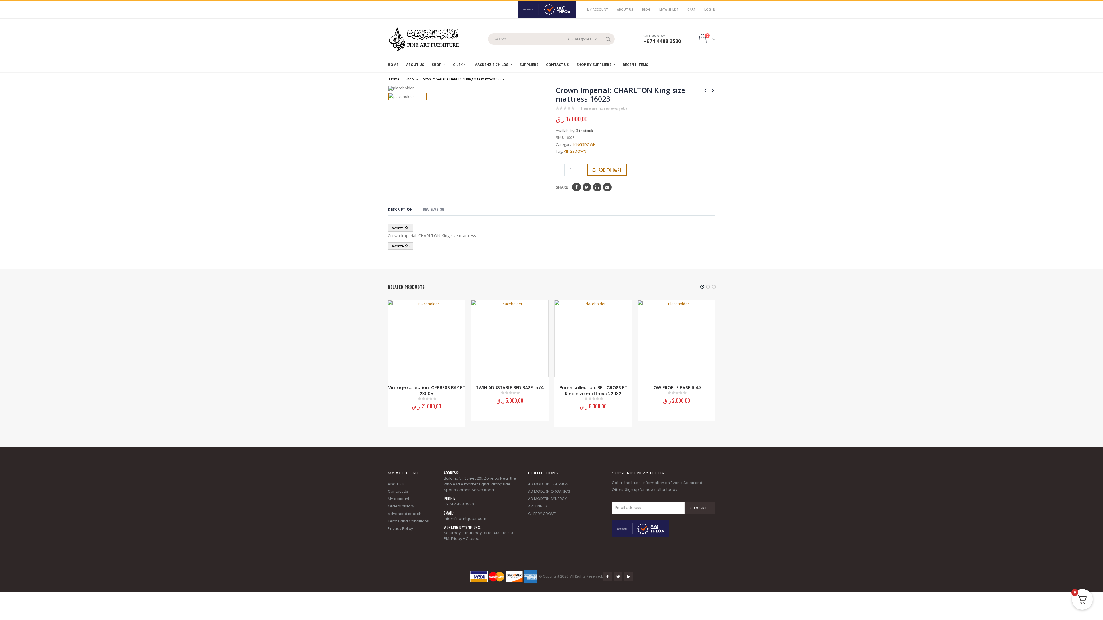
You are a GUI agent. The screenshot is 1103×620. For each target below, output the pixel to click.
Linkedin (628, 576)
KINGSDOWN (584, 144)
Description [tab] (400, 209)
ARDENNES (537, 506)
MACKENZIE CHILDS (491, 64)
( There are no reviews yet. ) (603, 108)
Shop (436, 64)
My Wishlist (669, 9)
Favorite (400, 227)
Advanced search (404, 513)
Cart (691, 9)
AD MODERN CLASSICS (548, 484)
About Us (625, 9)
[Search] (608, 39)
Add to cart (610, 170)
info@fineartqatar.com (465, 518)
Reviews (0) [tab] (433, 209)
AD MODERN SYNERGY (547, 498)
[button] (702, 286)
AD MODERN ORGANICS (549, 491)
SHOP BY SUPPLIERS (593, 64)
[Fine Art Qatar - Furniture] (424, 39)
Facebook (576, 187)
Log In (709, 9)
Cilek (458, 64)
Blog (646, 9)
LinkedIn (597, 187)
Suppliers (529, 64)
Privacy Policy (400, 528)
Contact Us (557, 64)
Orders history (401, 506)
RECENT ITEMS (635, 64)
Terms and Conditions (408, 521)
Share (562, 187)
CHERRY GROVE (542, 513)
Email (607, 187)
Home (393, 64)
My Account (597, 9)
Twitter (587, 187)
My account (398, 498)
